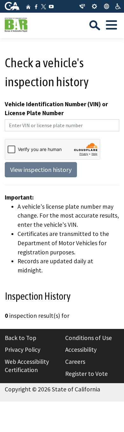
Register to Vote (86, 373)
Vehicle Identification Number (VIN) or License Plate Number (56, 108)
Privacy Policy (22, 349)
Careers (75, 361)
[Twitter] (43, 6)
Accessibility (81, 349)
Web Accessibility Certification (27, 366)
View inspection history (41, 169)
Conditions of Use (88, 338)
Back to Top (20, 338)
